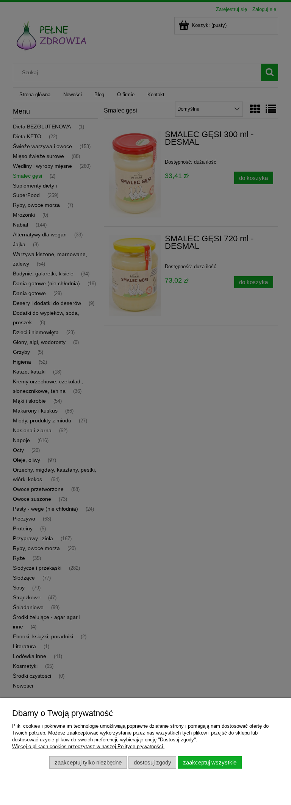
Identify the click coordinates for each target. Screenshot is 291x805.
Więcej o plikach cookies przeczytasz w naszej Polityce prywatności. (88, 746)
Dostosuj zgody (152, 762)
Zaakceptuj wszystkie (209, 762)
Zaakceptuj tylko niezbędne (88, 762)
